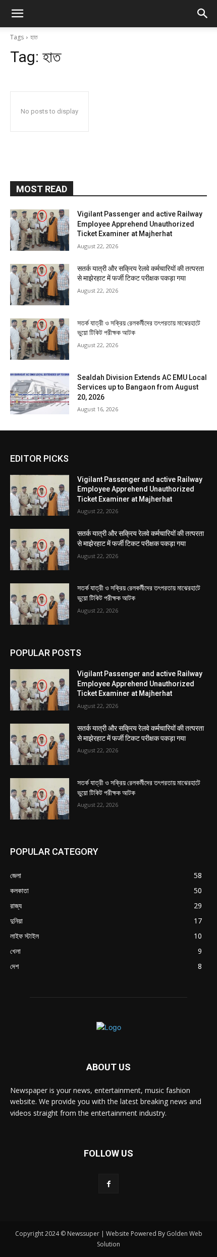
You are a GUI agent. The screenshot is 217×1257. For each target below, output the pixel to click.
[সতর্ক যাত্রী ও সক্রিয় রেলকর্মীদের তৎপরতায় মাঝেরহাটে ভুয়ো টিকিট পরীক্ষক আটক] (39, 339)
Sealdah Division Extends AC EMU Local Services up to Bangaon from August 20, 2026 (142, 387)
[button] (17, 13)
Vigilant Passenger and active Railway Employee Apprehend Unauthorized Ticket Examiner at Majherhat (139, 224)
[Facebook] (108, 1183)
